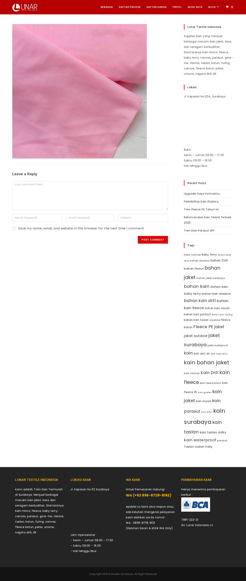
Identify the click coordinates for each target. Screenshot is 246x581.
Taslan (189, 447)
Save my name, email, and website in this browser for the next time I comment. (81, 228)
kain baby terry (219, 353)
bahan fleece (194, 269)
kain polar (206, 412)
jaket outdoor (196, 336)
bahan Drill (219, 260)
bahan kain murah (217, 308)
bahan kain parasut (197, 314)
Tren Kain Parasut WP (199, 230)
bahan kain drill (200, 300)
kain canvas (192, 373)
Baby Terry (209, 254)
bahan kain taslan (196, 320)
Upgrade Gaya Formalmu (202, 194)
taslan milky (204, 447)
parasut (222, 440)
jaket (219, 327)
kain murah (203, 401)
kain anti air (202, 353)
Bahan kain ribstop (222, 314)
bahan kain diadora (216, 294)
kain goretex (204, 392)
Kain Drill (210, 372)
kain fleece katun (210, 383)
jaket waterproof (218, 345)
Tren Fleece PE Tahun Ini (201, 209)
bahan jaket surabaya (210, 278)
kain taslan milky (213, 432)
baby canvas (192, 254)
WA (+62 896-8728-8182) (148, 495)
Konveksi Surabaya (121, 574)
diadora (214, 320)
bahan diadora (200, 260)
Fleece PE (203, 327)
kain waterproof (200, 440)
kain (188, 353)
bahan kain (196, 286)
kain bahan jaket (206, 362)
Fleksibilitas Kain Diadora (201, 201)
